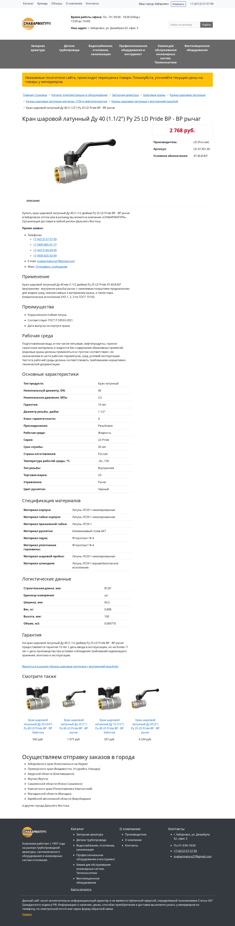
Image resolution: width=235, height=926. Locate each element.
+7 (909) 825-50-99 (45, 256)
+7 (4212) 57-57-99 (201, 4)
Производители (135, 834)
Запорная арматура (89, 834)
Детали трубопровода (91, 840)
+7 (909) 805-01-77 (45, 245)
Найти (206, 25)
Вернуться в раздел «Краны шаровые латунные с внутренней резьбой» (70, 666)
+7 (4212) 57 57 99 (185, 851)
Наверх (27, 914)
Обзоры (56, 3)
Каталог (28, 3)
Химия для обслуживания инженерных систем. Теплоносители (93, 869)
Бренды (42, 3)
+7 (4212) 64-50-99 (45, 250)
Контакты (92, 3)
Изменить (178, 4)
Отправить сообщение (51, 267)
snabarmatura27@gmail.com (56, 261)
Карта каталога (81, 889)
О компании (74, 3)
